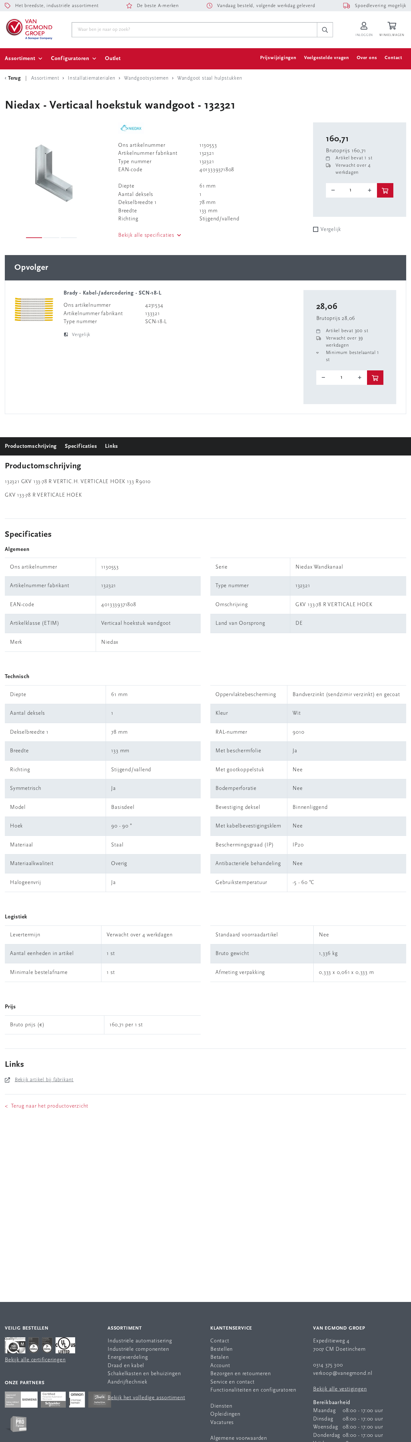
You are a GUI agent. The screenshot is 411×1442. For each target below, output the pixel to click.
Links (111, 446)
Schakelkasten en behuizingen (144, 1373)
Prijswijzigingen (278, 58)
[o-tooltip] (351, 190)
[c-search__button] (325, 30)
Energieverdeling (128, 1357)
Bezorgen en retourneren (240, 1373)
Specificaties (81, 446)
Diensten (221, 1406)
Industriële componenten (138, 1349)
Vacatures (222, 1422)
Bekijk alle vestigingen (340, 1389)
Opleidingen (225, 1414)
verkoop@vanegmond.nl (342, 1373)
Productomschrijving (31, 446)
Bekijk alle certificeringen (35, 1360)
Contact (393, 58)
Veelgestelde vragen (326, 58)
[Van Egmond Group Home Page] (28, 29)
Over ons (367, 58)
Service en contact (232, 1382)
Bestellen (221, 1349)
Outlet (113, 58)
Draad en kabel (126, 1365)
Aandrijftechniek (127, 1382)
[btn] (385, 190)
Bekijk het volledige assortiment (146, 1398)
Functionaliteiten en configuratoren (253, 1390)
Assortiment (20, 58)
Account (220, 1365)
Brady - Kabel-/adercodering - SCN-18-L (112, 293)
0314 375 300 (328, 1365)
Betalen (219, 1357)
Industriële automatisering (140, 1341)
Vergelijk (330, 229)
